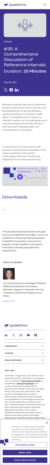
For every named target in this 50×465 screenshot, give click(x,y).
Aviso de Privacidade (25, 383)
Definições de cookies (25, 445)
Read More (8, 301)
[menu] (41, 5)
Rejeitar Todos (25, 452)
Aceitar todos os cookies (25, 460)
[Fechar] (47, 423)
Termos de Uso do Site (31, 381)
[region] (25, 442)
